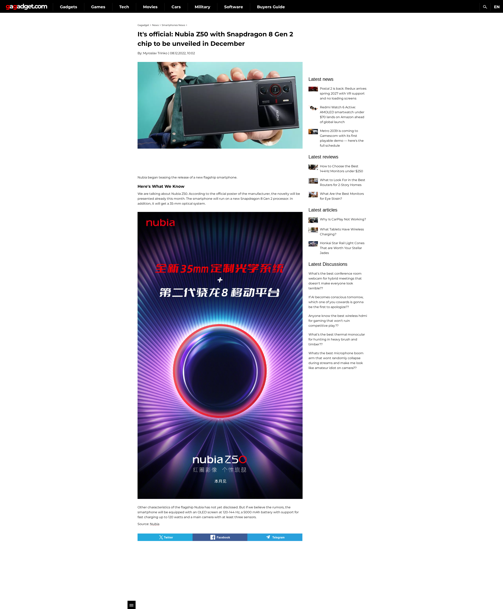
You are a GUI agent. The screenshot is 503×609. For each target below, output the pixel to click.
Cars (176, 7)
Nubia (154, 524)
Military (202, 7)
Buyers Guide (271, 7)
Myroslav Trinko (155, 53)
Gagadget (26, 5)
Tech (124, 7)
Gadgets (68, 7)
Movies (150, 7)
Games (98, 7)
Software (233, 7)
